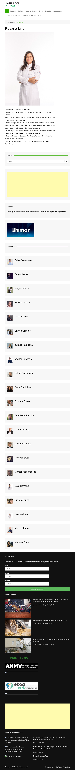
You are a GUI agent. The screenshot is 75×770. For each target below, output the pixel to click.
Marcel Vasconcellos (25, 471)
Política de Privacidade (63, 767)
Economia (28, 11)
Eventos (34, 11)
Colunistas (13, 11)
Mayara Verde (22, 288)
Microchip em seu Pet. (40, 756)
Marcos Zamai (22, 528)
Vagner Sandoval (23, 359)
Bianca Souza (22, 500)
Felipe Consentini (24, 373)
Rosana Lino (21, 514)
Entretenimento (57, 11)
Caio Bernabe (22, 486)
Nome (7, 565)
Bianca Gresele (23, 330)
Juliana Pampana (24, 344)
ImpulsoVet (38, 605)
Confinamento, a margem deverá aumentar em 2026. (50, 620)
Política (20, 11)
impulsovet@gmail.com (58, 211)
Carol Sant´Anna (23, 387)
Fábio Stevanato (23, 260)
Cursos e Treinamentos (13, 15)
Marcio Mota (21, 316)
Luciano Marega (23, 443)
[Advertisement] (37, 184)
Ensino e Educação (45, 11)
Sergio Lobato (22, 274)
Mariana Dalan (22, 542)
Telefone (8, 580)
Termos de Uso (49, 767)
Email (7, 573)
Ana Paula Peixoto (24, 415)
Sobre (39, 15)
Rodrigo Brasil (22, 457)
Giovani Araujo (22, 429)
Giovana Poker (22, 401)
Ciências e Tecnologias (29, 15)
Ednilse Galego (22, 302)
